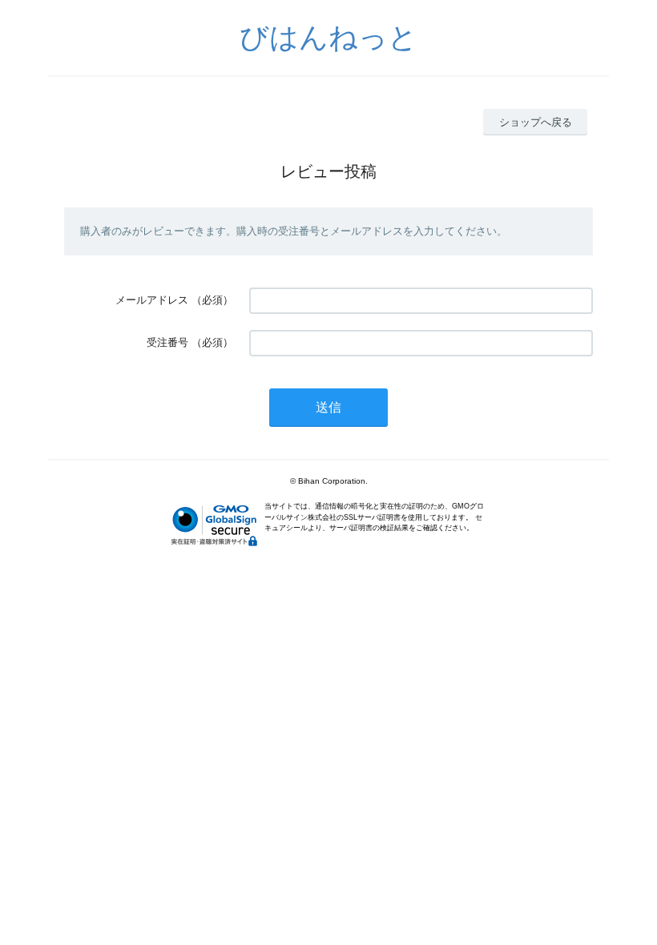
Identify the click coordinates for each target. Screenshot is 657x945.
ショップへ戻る (535, 122)
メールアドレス (151, 300)
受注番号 (167, 342)
